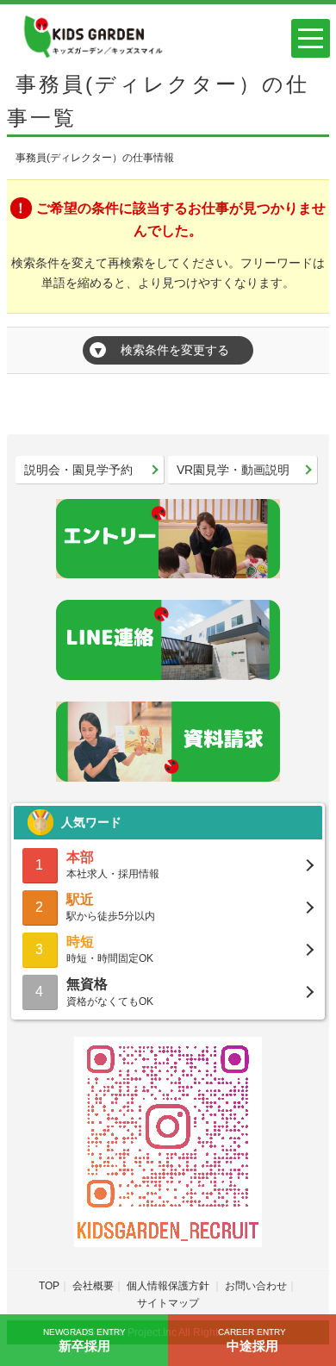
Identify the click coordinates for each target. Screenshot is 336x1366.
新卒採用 (84, 1340)
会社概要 (93, 1286)
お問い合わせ (256, 1286)
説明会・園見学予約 (78, 470)
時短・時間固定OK (109, 949)
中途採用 (252, 1340)
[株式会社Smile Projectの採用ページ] (91, 35)
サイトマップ (168, 1303)
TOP (49, 1286)
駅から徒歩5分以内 (110, 907)
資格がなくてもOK (109, 991)
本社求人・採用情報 (112, 865)
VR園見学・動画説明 (233, 470)
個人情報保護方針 (169, 1286)
